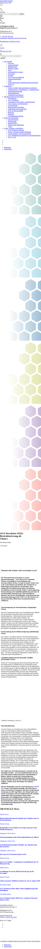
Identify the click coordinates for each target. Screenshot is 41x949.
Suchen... (3, 12)
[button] (20, 7)
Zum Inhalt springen (6, 1)
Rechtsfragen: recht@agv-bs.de (10, 41)
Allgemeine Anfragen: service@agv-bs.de (13, 38)
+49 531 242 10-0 (7, 36)
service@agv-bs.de (6, 915)
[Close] (1, 53)
